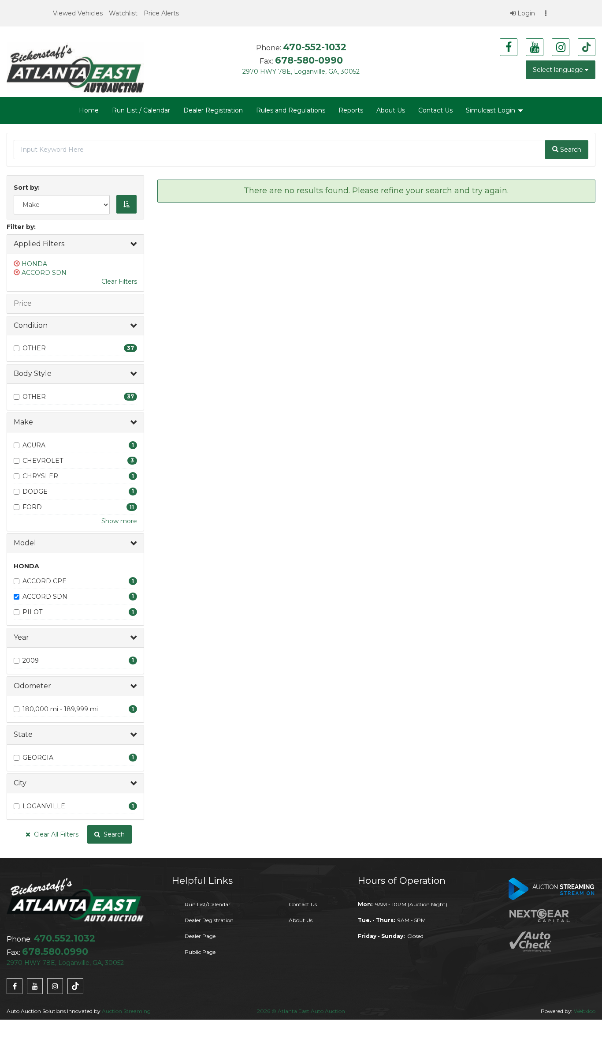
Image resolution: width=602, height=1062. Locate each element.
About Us (390, 110)
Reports (350, 110)
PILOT (32, 612)
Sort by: (28, 187)
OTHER (34, 348)
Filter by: (21, 227)
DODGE (35, 491)
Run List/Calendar (207, 904)
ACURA (33, 445)
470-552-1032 (314, 47)
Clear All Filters (54, 834)
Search (112, 834)
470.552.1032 (64, 938)
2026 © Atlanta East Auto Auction (301, 1011)
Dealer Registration (213, 110)
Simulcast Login (491, 110)
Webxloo (584, 1011)
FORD (32, 507)
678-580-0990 (309, 60)
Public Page (200, 952)
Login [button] (525, 13)
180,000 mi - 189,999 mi (60, 709)
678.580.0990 (55, 951)
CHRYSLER (40, 476)
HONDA (34, 264)
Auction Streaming (126, 1011)
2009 (30, 660)
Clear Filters (119, 281)
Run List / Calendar (141, 110)
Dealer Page (200, 936)
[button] (78, 13)
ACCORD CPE (44, 581)
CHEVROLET (42, 461)
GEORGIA (37, 758)
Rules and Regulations (290, 110)
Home (89, 110)
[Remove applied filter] (18, 264)
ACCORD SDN (44, 273)
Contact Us (435, 110)
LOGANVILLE (43, 806)
